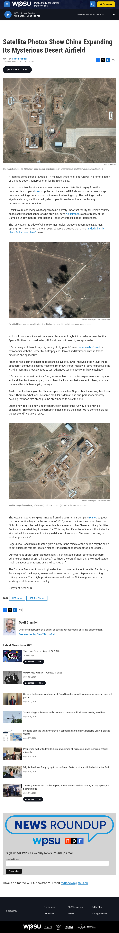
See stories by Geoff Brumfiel (37, 634)
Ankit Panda (72, 213)
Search (71, 914)
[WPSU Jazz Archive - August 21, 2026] (12, 677)
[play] (8, 14)
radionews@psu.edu (74, 883)
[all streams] (114, 14)
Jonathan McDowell (89, 347)
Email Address (13, 859)
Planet (93, 517)
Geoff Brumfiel (19, 58)
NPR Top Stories (36, 598)
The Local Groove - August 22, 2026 (41, 651)
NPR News (17, 598)
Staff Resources (75, 907)
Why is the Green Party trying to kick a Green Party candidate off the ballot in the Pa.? (66, 767)
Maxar (37, 191)
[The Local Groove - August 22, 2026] (12, 656)
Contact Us (49, 914)
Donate (107, 4)
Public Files (97, 907)
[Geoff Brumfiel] (9, 626)
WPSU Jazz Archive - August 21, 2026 (42, 672)
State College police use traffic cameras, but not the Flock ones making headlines (64, 712)
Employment (50, 907)
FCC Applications (99, 914)
